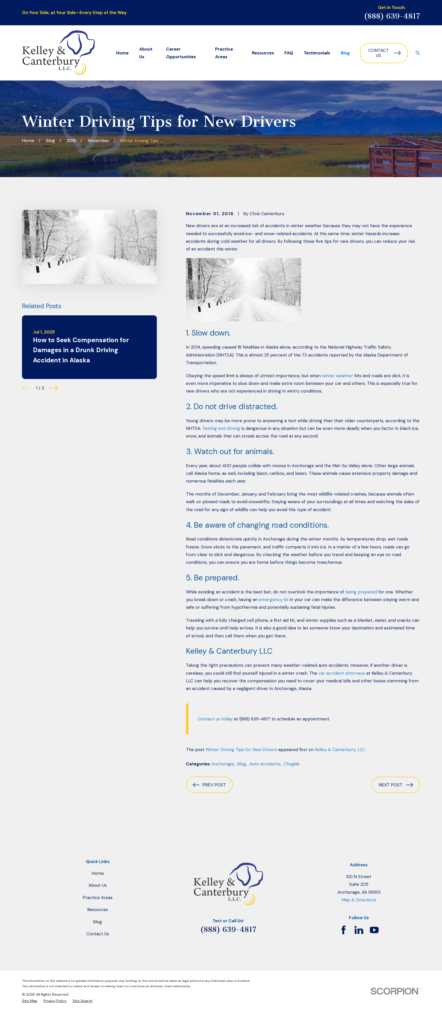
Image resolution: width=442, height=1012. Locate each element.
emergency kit (274, 599)
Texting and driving (221, 428)
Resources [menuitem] (263, 53)
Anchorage (223, 764)
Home (98, 873)
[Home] (58, 53)
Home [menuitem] (122, 53)
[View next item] (53, 388)
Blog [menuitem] (345, 53)
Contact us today (215, 719)
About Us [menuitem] (145, 53)
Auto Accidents (264, 764)
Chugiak (292, 764)
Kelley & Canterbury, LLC (340, 749)
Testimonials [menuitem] (317, 53)
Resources (97, 909)
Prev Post (214, 785)
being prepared (361, 592)
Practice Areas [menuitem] (224, 53)
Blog (241, 764)
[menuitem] (29, 1001)
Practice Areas (98, 897)
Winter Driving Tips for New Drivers (241, 749)
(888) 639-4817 (392, 16)
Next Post (390, 785)
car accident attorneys (341, 673)
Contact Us (378, 53)
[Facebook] (343, 930)
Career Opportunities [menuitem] (181, 53)
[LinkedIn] (359, 930)
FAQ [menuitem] (288, 53)
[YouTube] (374, 930)
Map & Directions (358, 900)
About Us (98, 885)
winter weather (337, 375)
